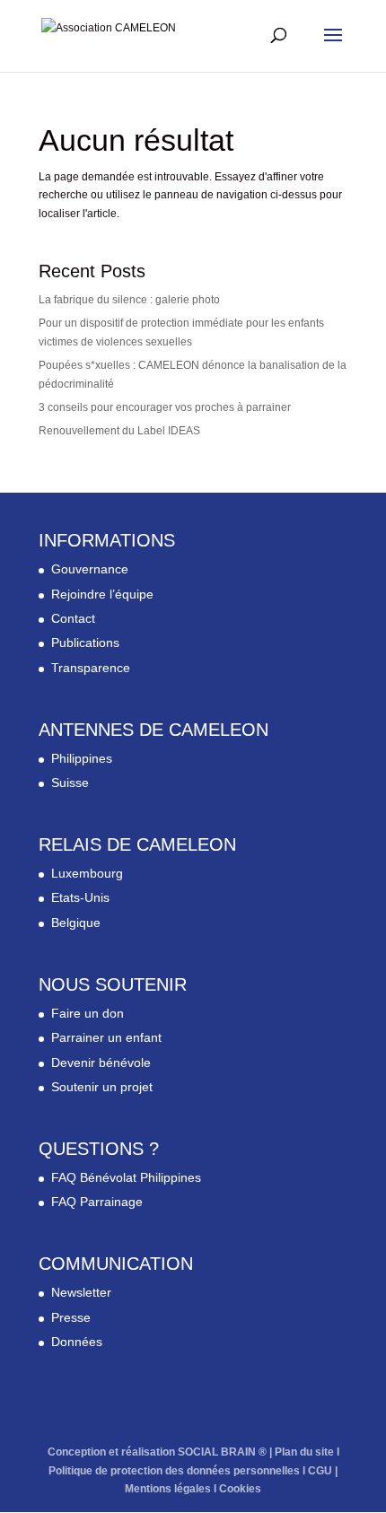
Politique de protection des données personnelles (174, 1471)
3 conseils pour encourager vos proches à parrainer (165, 407)
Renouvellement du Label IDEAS (119, 430)
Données (76, 1341)
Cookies (240, 1488)
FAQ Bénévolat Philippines (126, 1177)
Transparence (90, 667)
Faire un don (87, 1013)
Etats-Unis (80, 897)
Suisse (70, 782)
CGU (320, 1471)
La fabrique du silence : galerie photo (129, 299)
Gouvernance (89, 569)
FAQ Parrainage (97, 1201)
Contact (73, 618)
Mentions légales (168, 1488)
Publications (85, 642)
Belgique (76, 922)
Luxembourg (87, 873)
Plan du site (304, 1452)
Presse (71, 1317)
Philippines (81, 758)
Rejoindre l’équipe (102, 594)
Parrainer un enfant (106, 1037)
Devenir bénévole (101, 1062)
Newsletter (81, 1292)
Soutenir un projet (102, 1087)
